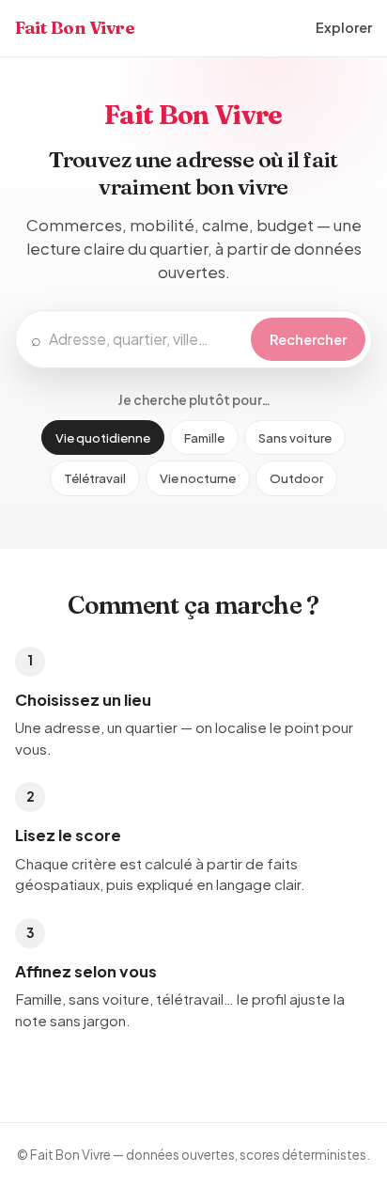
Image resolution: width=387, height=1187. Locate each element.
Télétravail (95, 478)
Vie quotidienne (102, 437)
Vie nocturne (198, 478)
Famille (204, 437)
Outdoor (296, 478)
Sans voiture (295, 437)
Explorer (344, 27)
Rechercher (308, 339)
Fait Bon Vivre (75, 28)
